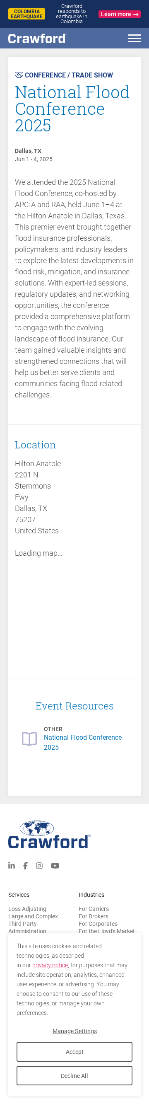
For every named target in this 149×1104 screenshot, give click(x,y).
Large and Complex (33, 916)
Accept (75, 1052)
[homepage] (51, 38)
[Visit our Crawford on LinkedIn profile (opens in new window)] (11, 865)
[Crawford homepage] (74, 834)
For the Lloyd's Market (107, 931)
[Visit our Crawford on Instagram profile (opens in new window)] (39, 865)
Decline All (74, 1076)
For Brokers (93, 916)
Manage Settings (75, 1031)
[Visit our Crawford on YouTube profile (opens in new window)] (55, 865)
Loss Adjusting (27, 908)
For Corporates (98, 923)
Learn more (116, 14)
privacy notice (50, 965)
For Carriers (94, 908)
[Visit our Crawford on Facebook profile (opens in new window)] (25, 865)
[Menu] (134, 39)
